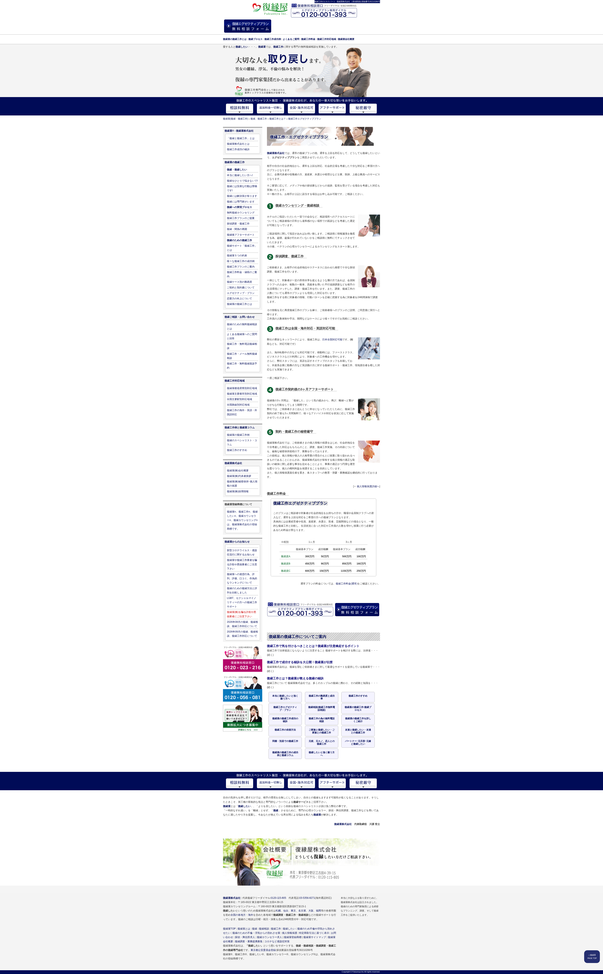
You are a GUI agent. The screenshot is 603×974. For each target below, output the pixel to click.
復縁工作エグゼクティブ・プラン (285, 708)
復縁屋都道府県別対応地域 (242, 388)
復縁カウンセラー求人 (269, 937)
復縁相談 (264, 928)
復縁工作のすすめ (358, 695)
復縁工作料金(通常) (346, 583)
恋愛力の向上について (239, 298)
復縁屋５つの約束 (237, 255)
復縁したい (289, 928)
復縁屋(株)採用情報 (238, 491)
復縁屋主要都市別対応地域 (242, 393)
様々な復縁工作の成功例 (241, 261)
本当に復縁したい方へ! (240, 175)
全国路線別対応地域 (238, 404)
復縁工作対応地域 (235, 380)
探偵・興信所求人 (245, 937)
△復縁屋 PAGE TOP (592, 956)
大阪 (310, 910)
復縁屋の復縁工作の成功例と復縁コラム (285, 753)
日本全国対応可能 (332, 339)
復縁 (254, 928)
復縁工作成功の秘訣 (238, 149)
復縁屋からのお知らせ (237, 541)
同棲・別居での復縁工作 (285, 741)
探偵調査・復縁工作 (238, 223)
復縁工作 (276, 928)
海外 (250, 915)
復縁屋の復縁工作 (235, 162)
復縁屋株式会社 (276, 153)
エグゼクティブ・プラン (241, 293)
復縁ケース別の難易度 (239, 282)
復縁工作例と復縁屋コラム (240, 427)
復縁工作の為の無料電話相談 (322, 720)
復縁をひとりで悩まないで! (242, 180)
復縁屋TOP (229, 928)
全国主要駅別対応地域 (239, 399)
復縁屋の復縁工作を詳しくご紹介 (358, 720)
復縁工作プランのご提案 (241, 218)
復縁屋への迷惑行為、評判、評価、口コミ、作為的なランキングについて (242, 578)
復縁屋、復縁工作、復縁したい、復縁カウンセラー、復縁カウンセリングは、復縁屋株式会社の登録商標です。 (242, 520)
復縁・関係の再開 (237, 229)
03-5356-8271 (307, 898)
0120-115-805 (278, 898)
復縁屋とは (244, 928)
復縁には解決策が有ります (242, 196)
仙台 (285, 910)
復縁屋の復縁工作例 (238, 435)
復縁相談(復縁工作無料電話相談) (321, 708)
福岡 (318, 910)
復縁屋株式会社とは (238, 143)
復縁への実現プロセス (239, 207)
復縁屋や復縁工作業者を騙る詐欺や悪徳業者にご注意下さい (242, 564)
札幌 (278, 910)
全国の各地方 (238, 915)
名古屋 (302, 910)
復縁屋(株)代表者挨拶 (239, 476)
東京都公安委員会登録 (263, 950)
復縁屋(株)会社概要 (238, 470)
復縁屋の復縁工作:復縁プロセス (358, 708)
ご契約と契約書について (241, 287)
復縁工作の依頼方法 (285, 729)
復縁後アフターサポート (241, 234)
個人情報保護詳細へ (368, 486)
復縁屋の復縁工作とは (239, 304)
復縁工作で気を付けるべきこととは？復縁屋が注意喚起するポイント (313, 646)
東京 (293, 910)
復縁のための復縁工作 (239, 240)
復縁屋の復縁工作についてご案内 (297, 636)
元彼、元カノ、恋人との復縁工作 (322, 742)
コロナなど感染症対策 (277, 941)
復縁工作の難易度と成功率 (322, 697)
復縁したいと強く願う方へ (322, 753)
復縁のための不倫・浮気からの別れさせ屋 (256, 933)
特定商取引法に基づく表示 (314, 933)
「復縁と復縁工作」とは (241, 138)
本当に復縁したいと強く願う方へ (285, 697)
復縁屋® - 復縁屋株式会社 (239, 130)
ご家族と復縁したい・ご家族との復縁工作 (322, 731)
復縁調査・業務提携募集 (249, 941)
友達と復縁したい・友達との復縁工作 (358, 731)
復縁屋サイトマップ (314, 937)
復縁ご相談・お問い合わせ (240, 317)
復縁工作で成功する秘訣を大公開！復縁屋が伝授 (300, 662)
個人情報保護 (289, 933)
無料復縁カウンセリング (241, 212)
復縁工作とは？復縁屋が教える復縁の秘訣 (295, 678)
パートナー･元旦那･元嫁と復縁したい (358, 742)
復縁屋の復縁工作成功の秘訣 (285, 720)
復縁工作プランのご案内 (241, 266)
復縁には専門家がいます (241, 201)
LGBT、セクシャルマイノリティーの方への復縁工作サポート (242, 602)
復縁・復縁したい (237, 169)
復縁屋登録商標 (293, 937)
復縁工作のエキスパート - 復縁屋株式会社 (332, 1)
